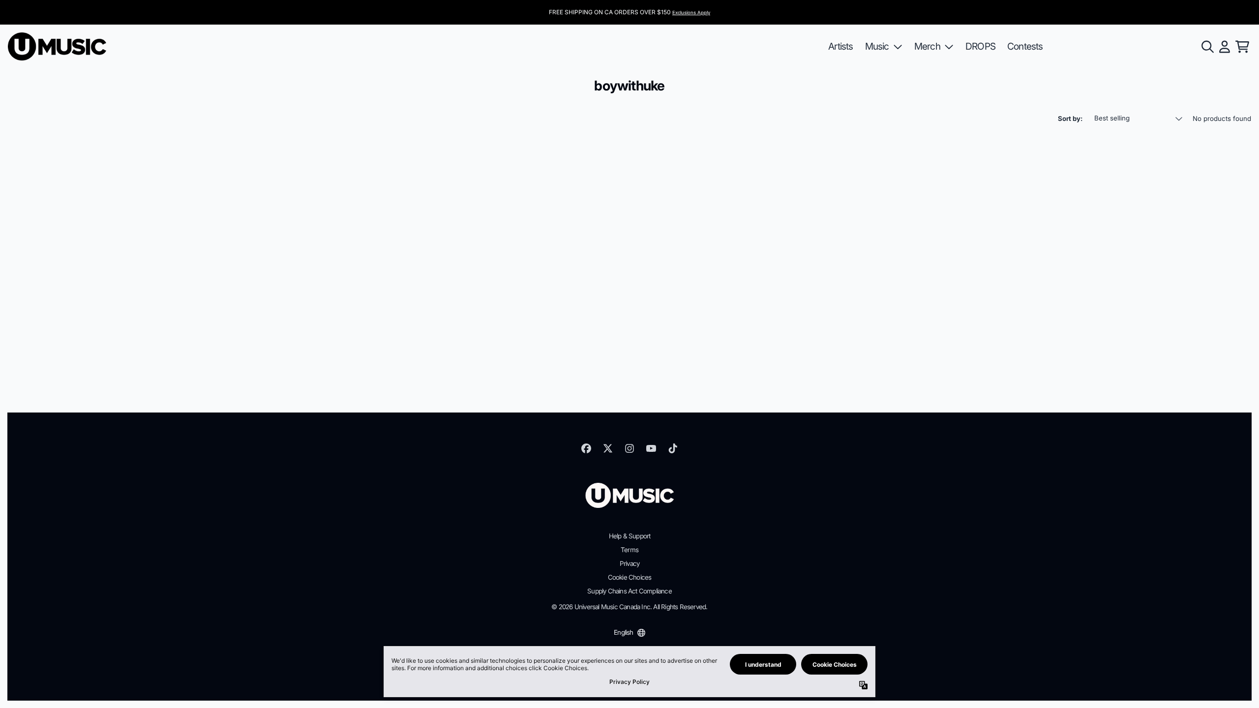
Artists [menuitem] (840, 46)
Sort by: (1070, 118)
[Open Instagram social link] (629, 448)
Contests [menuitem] (1025, 46)
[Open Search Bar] (1207, 47)
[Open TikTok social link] (673, 448)
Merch (927, 46)
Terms (629, 550)
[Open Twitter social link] (608, 448)
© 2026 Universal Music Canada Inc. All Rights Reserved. (629, 607)
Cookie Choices (630, 577)
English (623, 632)
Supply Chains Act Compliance (629, 591)
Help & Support (630, 536)
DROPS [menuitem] (980, 46)
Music (877, 46)
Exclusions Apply (691, 12)
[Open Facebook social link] (586, 448)
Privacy (629, 563)
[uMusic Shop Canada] (57, 46)
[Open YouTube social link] (651, 448)
